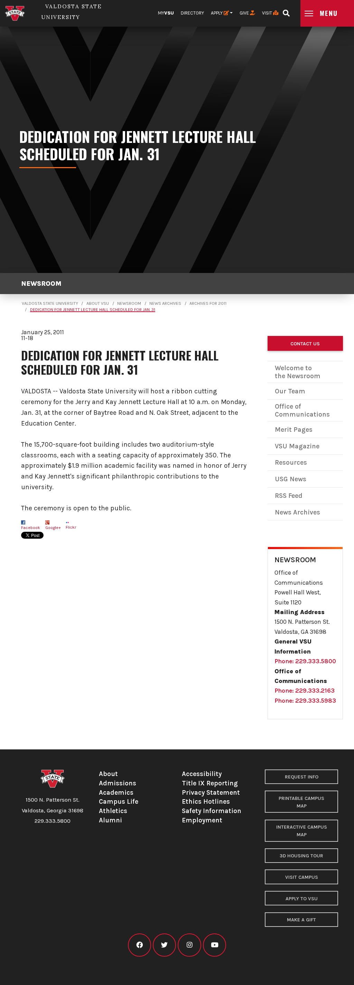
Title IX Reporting (210, 783)
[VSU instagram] (189, 945)
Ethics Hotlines (206, 801)
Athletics (113, 811)
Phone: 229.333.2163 (304, 690)
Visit (267, 13)
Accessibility (202, 773)
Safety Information (211, 811)
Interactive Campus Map (301, 831)
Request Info (301, 777)
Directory (192, 13)
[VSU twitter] (164, 945)
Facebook (30, 527)
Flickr (71, 527)
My (166, 13)
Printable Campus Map (301, 802)
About (108, 773)
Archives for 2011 (207, 303)
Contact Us (305, 344)
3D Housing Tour (301, 856)
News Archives (165, 303)
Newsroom (41, 284)
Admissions (117, 783)
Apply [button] (217, 13)
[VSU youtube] (214, 945)
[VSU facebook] (139, 945)
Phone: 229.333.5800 (305, 661)
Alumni (110, 820)
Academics (116, 792)
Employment (202, 820)
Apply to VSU (302, 899)
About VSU (97, 303)
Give (245, 13)
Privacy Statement (211, 792)
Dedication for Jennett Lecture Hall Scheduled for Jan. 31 (92, 309)
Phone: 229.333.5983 (305, 700)
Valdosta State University (50, 303)
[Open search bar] (286, 11)
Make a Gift (301, 920)
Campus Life (118, 801)
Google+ (53, 527)
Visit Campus (301, 877)
